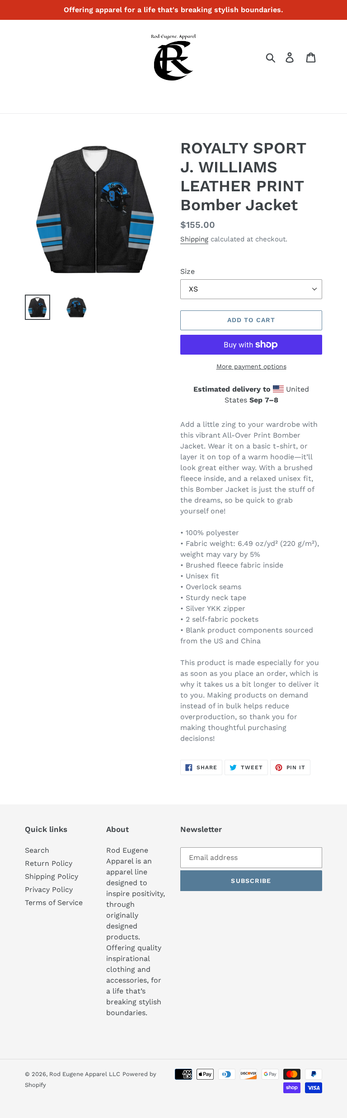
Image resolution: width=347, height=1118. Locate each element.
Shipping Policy (51, 876)
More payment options (251, 366)
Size (187, 271)
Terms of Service (54, 902)
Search (37, 850)
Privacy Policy (49, 889)
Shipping (194, 239)
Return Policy (48, 863)
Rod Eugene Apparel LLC (84, 1074)
